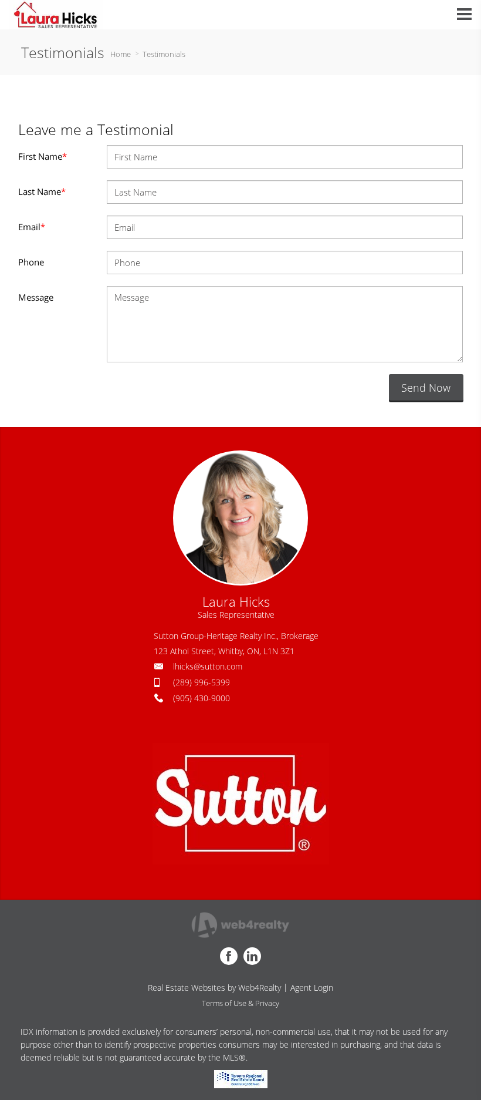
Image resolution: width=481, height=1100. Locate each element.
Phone (31, 262)
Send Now (425, 388)
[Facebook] (229, 956)
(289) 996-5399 (201, 682)
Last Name (42, 191)
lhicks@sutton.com (207, 666)
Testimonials (164, 54)
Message (35, 297)
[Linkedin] (252, 956)
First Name (42, 156)
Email (31, 227)
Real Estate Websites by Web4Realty (214, 987)
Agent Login (311, 987)
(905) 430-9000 (201, 698)
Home (120, 54)
